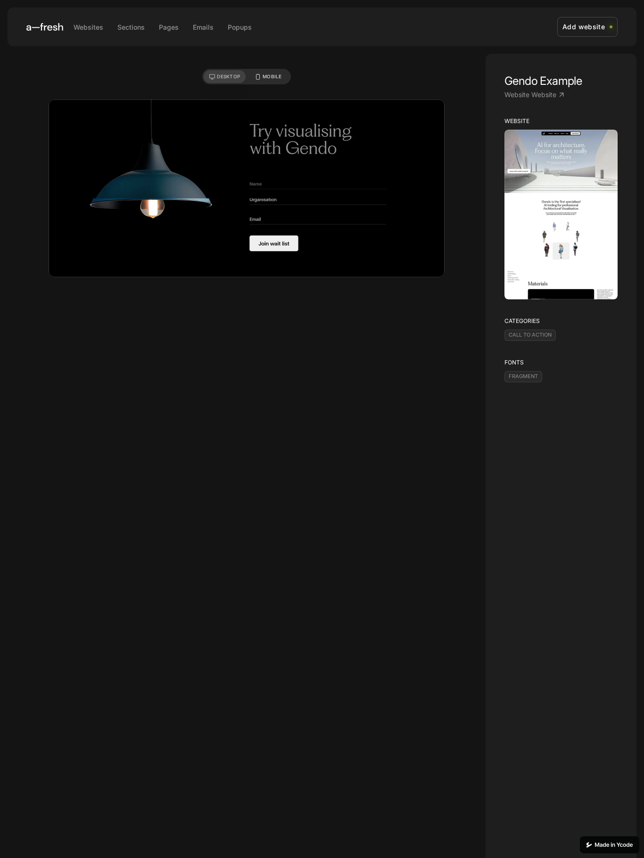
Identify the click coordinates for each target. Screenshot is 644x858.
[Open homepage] (44, 27)
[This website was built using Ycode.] (609, 844)
